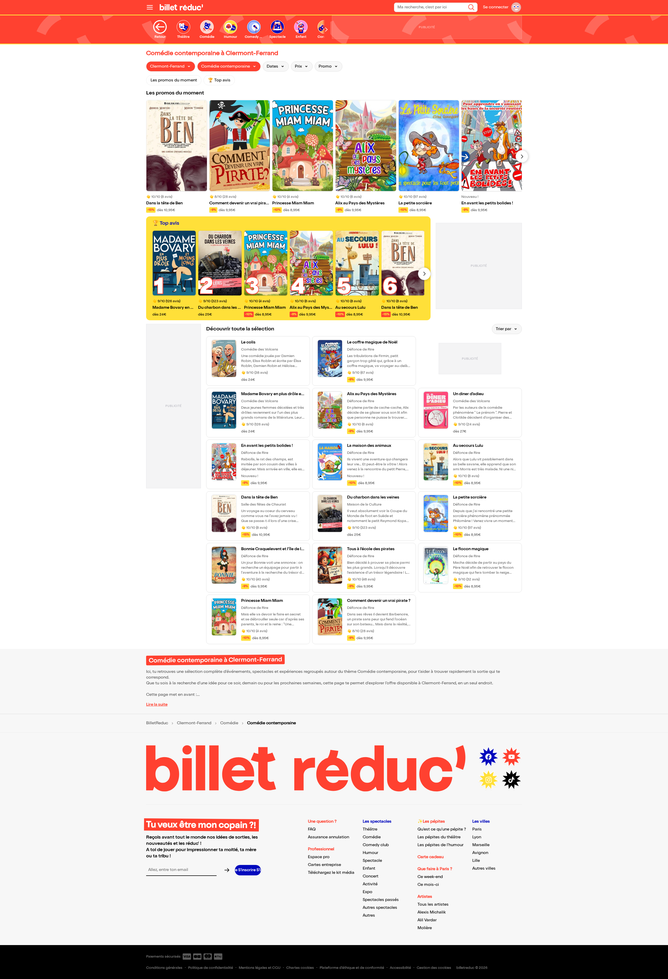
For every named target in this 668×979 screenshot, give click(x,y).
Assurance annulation (328, 837)
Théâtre (370, 829)
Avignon (480, 852)
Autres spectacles (380, 907)
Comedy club (376, 844)
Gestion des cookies (434, 967)
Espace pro (319, 857)
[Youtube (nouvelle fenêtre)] (511, 756)
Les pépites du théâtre (439, 837)
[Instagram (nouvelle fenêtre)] (488, 779)
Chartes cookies (300, 967)
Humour (370, 852)
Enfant (369, 868)
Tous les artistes (433, 904)
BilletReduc (157, 723)
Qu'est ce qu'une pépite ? (442, 829)
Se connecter (495, 7)
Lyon (476, 837)
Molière (425, 927)
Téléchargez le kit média (331, 872)
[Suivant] (522, 156)
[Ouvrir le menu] (152, 7)
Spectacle (372, 860)
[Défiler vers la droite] (326, 29)
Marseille (481, 844)
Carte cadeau (431, 857)
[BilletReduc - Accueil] (181, 7)
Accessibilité (400, 967)
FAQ (312, 829)
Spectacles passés (381, 899)
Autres (369, 915)
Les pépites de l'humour (440, 844)
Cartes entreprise (324, 864)
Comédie (229, 723)
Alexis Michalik (432, 912)
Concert (370, 876)
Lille (476, 860)
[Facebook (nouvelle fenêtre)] (488, 756)
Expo (367, 891)
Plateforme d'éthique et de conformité (352, 967)
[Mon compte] (516, 7)
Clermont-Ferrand (194, 723)
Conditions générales (164, 967)
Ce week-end (430, 876)
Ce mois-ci (428, 884)
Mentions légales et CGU (260, 967)
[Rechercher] (471, 7)
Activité (370, 884)
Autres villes (484, 868)
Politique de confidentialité (210, 967)
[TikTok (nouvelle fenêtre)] (511, 779)
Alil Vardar (427, 920)
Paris (477, 829)
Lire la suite (157, 704)
